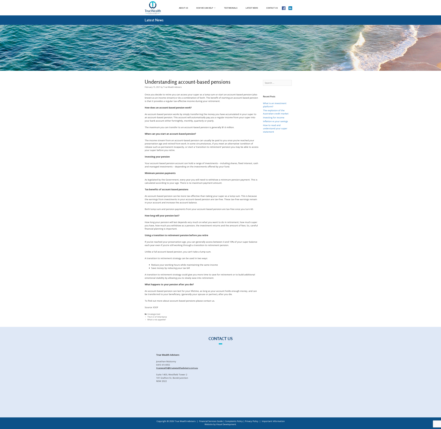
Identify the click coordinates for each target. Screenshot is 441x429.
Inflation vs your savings (275, 121)
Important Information (273, 421)
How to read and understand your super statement (275, 128)
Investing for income (273, 117)
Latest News (252, 8)
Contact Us (272, 8)
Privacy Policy (251, 421)
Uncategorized (153, 314)
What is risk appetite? (156, 319)
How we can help (204, 8)
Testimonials (230, 8)
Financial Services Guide (211, 421)
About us (183, 8)
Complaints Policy (234, 421)
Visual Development (226, 424)
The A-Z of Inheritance (157, 317)
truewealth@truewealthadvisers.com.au (177, 367)
